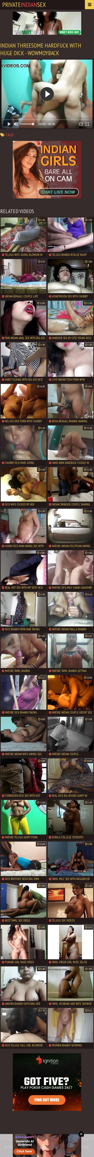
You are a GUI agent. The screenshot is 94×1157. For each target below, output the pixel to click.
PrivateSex (24, 4)
